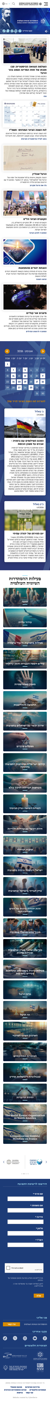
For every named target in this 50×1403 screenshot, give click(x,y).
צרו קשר (12, 1324)
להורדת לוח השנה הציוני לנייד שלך (26, 401)
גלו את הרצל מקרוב (38, 185)
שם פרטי (38, 1193)
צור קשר (29, 1393)
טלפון (40, 1228)
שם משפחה (37, 1205)
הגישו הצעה (41, 279)
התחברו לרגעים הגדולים (36, 331)
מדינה (40, 1216)
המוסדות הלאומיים (37, 1390)
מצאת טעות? (16, 1387)
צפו (45, 96)
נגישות (20, 1393)
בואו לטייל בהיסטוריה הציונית (34, 139)
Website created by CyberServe (25, 1398)
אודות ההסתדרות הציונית (15, 1390)
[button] (46, 4)
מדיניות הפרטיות (32, 1387)
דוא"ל (40, 1239)
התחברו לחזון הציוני (38, 233)
